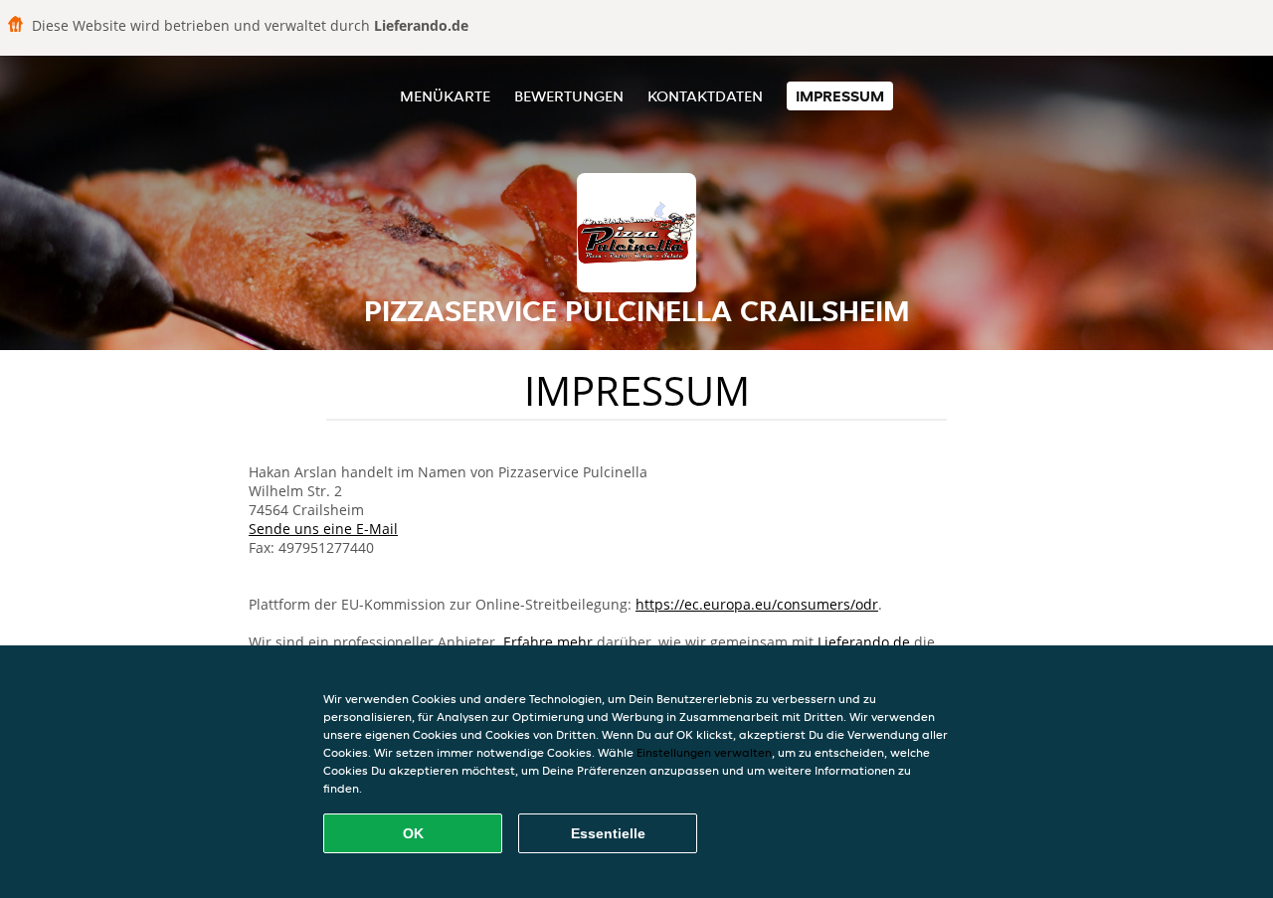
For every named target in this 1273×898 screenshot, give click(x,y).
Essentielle (608, 833)
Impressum (840, 96)
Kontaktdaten (705, 96)
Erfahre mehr (548, 641)
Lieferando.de (864, 641)
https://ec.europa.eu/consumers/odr (757, 604)
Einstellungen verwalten (704, 752)
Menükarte (445, 96)
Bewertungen (569, 96)
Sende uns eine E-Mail (323, 528)
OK (413, 833)
